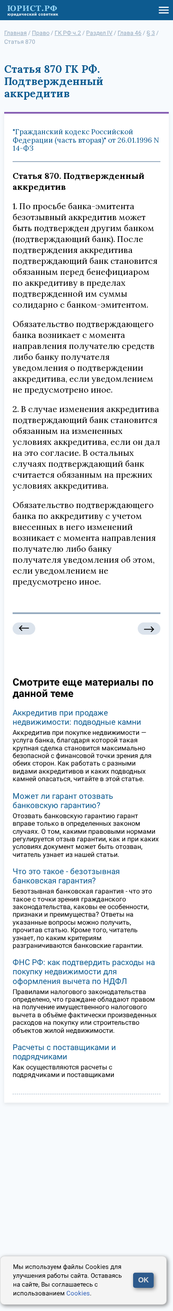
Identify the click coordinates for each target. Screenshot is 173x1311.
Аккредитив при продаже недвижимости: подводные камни (77, 717)
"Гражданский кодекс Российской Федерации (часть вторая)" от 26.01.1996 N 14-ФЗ (86, 140)
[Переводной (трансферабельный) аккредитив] (149, 628)
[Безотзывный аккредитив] (24, 628)
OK (143, 1280)
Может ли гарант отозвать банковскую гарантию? (63, 800)
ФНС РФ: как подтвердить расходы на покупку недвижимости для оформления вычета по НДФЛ (84, 971)
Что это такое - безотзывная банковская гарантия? (66, 876)
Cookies (78, 1293)
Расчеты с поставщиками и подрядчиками (64, 1051)
